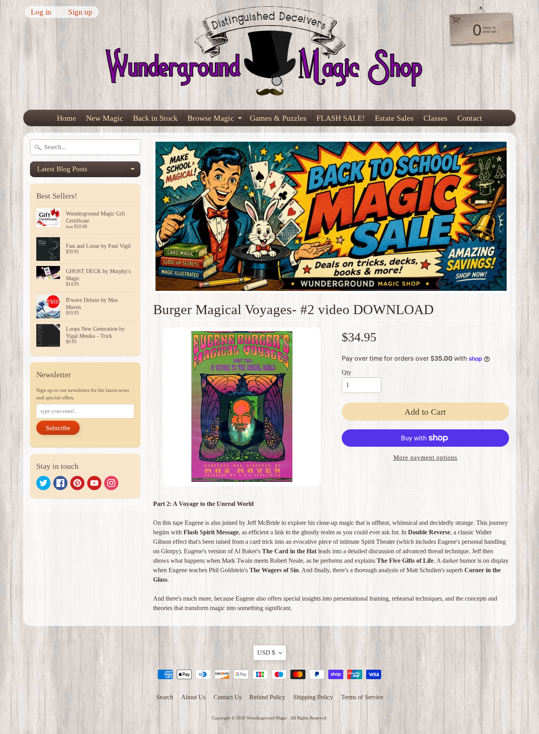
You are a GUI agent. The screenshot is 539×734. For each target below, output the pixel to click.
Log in (41, 12)
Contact (469, 118)
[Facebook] (60, 483)
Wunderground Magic (267, 717)
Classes (435, 118)
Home (66, 118)
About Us (193, 697)
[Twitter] (43, 483)
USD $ (266, 652)
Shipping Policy (313, 697)
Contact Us (227, 697)
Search (164, 697)
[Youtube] (94, 483)
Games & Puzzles (278, 118)
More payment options (425, 457)
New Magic (104, 118)
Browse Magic (215, 120)
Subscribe (58, 428)
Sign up (80, 12)
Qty (346, 372)
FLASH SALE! (340, 118)
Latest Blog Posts (88, 171)
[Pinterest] (77, 483)
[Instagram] (111, 483)
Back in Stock (155, 118)
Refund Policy (267, 697)
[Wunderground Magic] (270, 54)
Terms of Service (362, 697)
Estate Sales (394, 118)
